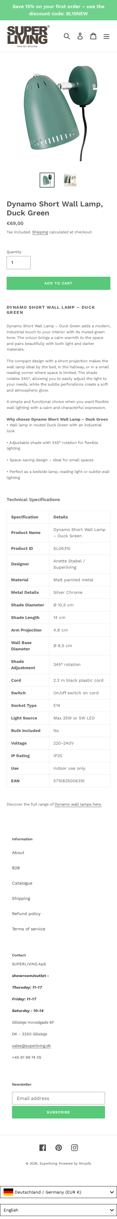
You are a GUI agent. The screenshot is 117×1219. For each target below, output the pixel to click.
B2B (16, 867)
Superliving (48, 1163)
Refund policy (26, 913)
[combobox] (58, 1192)
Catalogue (22, 883)
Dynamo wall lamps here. (78, 804)
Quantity (14, 252)
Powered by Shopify (75, 1163)
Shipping (40, 232)
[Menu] (106, 36)
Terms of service (28, 928)
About (18, 852)
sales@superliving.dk (31, 1045)
